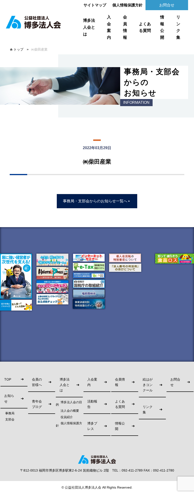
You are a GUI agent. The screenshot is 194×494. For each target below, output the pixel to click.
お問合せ (166, 5)
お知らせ (9, 398)
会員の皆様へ (37, 382)
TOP (7, 379)
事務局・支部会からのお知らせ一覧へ (96, 201)
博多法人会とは (89, 27)
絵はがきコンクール (148, 385)
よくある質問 (145, 27)
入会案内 (109, 27)
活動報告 (92, 404)
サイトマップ (95, 5)
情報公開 (162, 27)
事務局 (9, 413)
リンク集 (178, 27)
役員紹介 (67, 417)
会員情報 (125, 27)
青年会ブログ (37, 404)
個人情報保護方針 (127, 5)
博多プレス (92, 426)
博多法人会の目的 (69, 403)
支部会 (9, 419)
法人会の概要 (70, 411)
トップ (18, 49)
